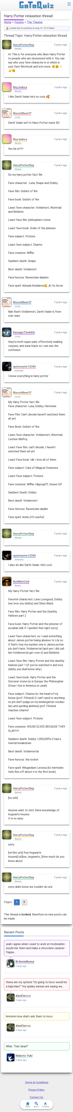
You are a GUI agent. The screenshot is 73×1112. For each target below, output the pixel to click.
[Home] (36, 5)
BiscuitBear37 (22, 113)
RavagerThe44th (24, 332)
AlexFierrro (23, 996)
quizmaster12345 (24, 366)
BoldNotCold (21, 581)
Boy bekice (20, 87)
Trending (45, 1107)
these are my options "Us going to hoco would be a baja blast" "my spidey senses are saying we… (36, 984)
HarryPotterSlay (23, 44)
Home (7, 22)
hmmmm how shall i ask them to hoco (29, 1016)
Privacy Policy (36, 1089)
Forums (19, 22)
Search (36, 1107)
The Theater (35, 22)
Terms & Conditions (36, 1082)
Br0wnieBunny (25, 961)
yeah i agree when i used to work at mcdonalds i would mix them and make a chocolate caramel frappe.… (35, 948)
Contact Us (36, 1097)
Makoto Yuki (24, 1055)
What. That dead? (17, 1046)
